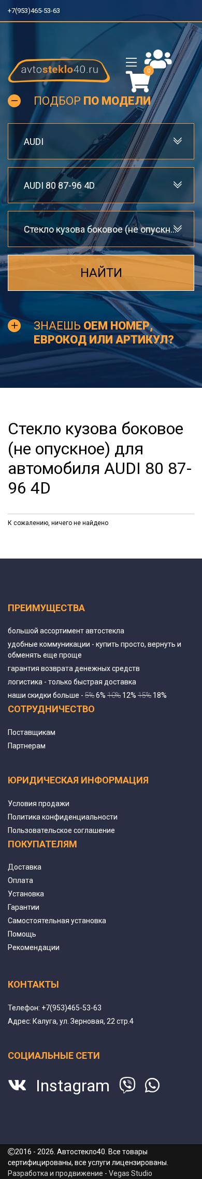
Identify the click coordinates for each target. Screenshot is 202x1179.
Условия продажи (38, 803)
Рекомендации (34, 947)
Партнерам (27, 746)
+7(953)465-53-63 (38, 10)
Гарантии (23, 907)
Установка (26, 894)
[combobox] (101, 141)
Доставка (24, 867)
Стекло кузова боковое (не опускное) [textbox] (101, 229)
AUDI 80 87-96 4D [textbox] (59, 185)
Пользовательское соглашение (61, 830)
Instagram (73, 1085)
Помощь (22, 934)
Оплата (20, 880)
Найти (101, 273)
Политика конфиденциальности (63, 817)
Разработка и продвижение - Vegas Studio (80, 1173)
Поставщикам (31, 732)
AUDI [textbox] (34, 141)
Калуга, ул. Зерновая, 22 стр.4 (83, 1021)
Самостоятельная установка (57, 920)
